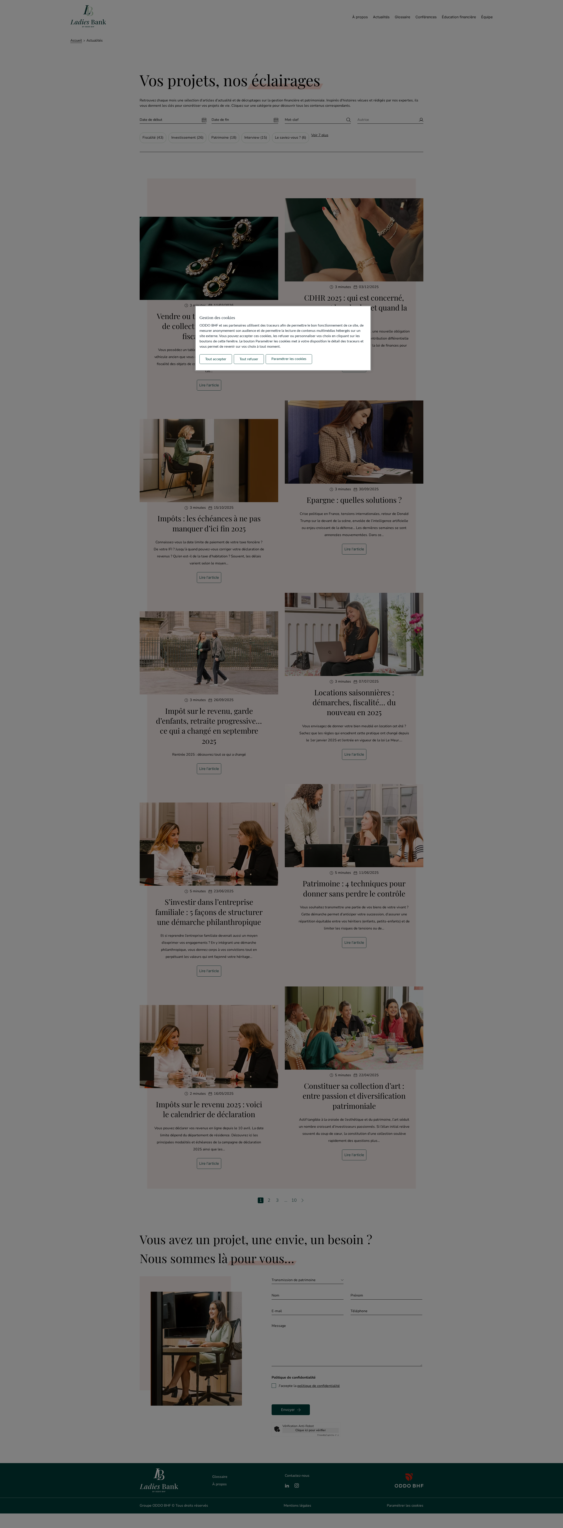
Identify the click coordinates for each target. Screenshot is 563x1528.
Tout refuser (248, 359)
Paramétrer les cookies (288, 359)
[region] (283, 338)
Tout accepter (215, 359)
